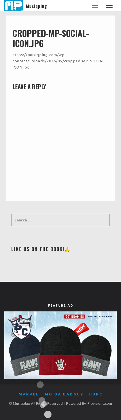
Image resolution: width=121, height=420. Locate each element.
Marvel (29, 394)
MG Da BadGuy (64, 394)
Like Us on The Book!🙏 (41, 249)
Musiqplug (36, 6)
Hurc (96, 394)
